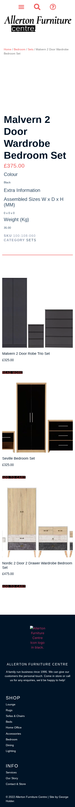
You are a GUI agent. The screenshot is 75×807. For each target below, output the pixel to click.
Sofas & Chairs (15, 716)
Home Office (14, 727)
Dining (10, 745)
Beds (9, 721)
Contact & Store (16, 784)
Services (11, 772)
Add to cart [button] (14, 477)
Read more (12, 372)
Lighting (11, 751)
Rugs (9, 710)
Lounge (10, 704)
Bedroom (19, 49)
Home (7, 49)
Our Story (12, 778)
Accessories (13, 733)
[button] (53, 7)
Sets (30, 49)
